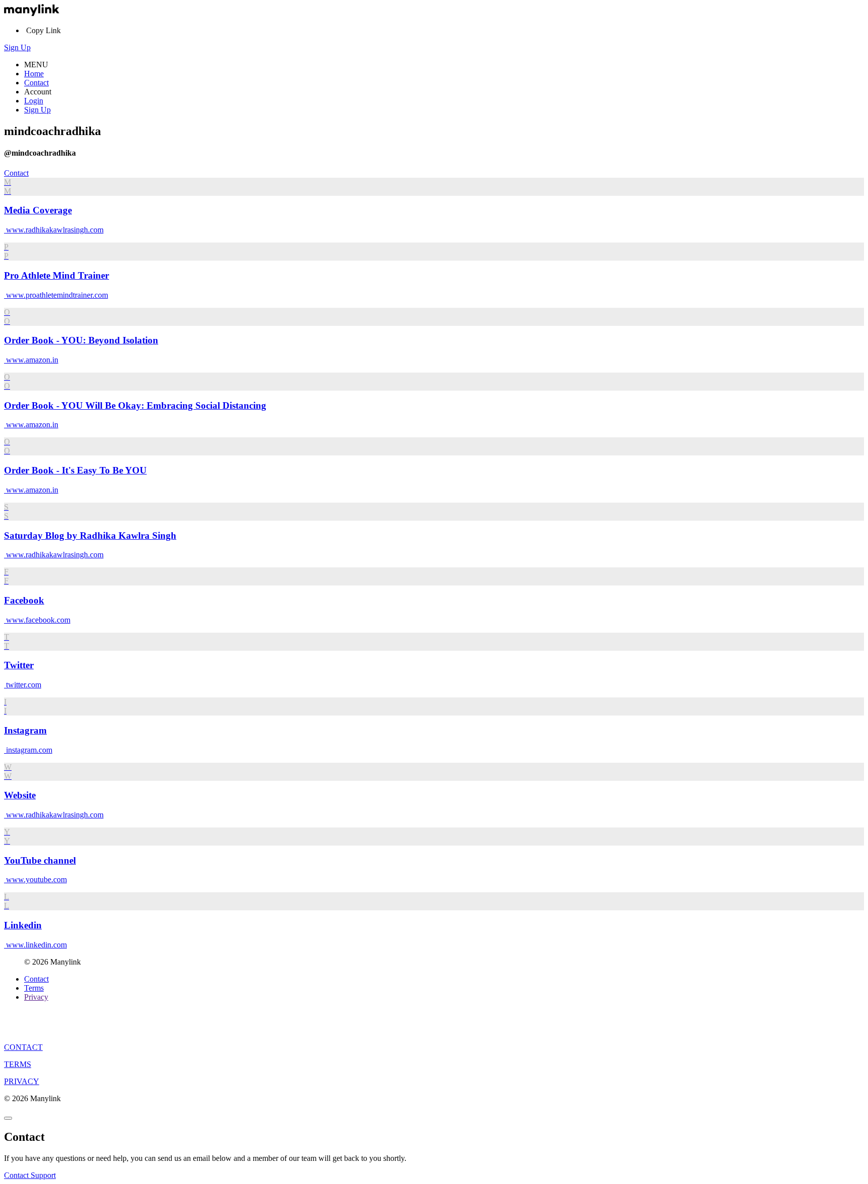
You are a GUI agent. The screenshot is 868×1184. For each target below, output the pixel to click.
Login (33, 100)
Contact (36, 82)
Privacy (36, 997)
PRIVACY (21, 1081)
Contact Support (30, 1175)
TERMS (17, 1064)
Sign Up (17, 47)
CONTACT (23, 1047)
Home (34, 73)
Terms (34, 988)
